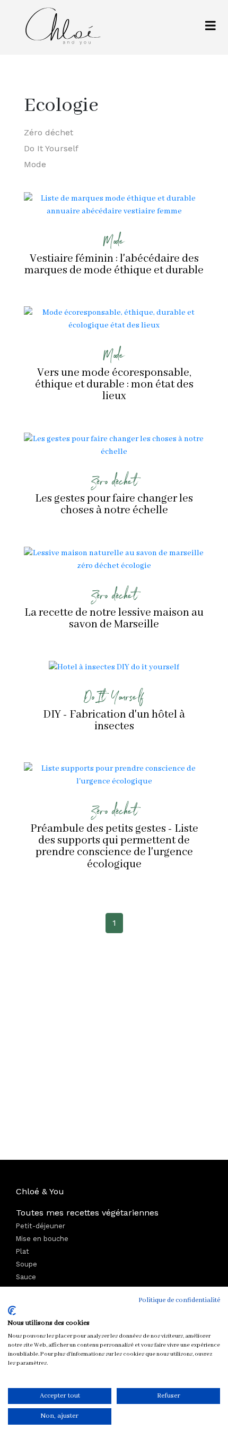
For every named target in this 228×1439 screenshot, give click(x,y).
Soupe (26, 1264)
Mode (35, 164)
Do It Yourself (51, 148)
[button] (210, 27)
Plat (22, 1251)
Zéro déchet (48, 132)
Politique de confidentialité (179, 1300)
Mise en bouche (42, 1239)
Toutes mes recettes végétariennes (87, 1213)
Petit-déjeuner (40, 1226)
